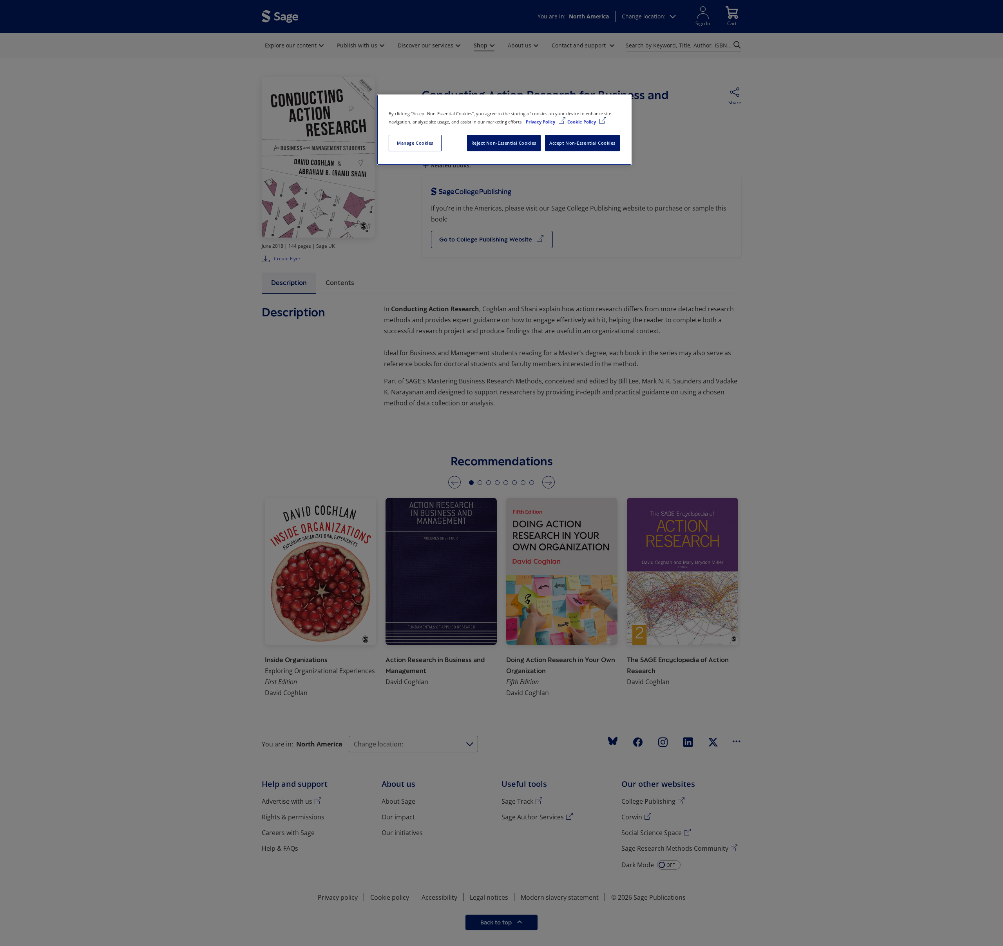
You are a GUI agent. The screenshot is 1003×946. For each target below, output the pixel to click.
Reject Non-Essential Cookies (503, 143)
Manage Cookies (415, 143)
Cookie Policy (582, 122)
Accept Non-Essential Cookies (582, 143)
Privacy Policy (541, 122)
